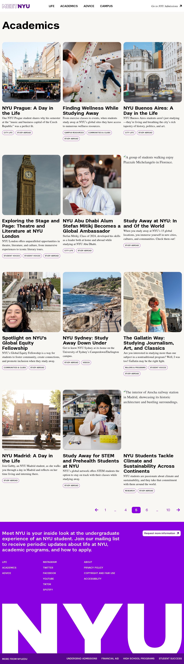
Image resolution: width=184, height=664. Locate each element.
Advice (89, 6)
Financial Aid (110, 659)
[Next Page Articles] (178, 509)
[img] (31, 72)
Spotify (48, 589)
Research (130, 491)
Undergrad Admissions (82, 659)
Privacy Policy (93, 567)
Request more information (159, 533)
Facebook (49, 573)
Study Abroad (24, 133)
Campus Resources (74, 133)
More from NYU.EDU (14, 659)
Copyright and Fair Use (99, 573)
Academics (69, 6)
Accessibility (92, 578)
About (88, 562)
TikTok (47, 584)
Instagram (50, 562)
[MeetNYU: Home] (16, 5)
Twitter (48, 567)
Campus (106, 6)
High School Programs (139, 659)
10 (168, 510)
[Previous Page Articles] (96, 509)
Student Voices (12, 256)
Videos (86, 362)
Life (51, 6)
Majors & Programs (135, 367)
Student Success (170, 659)
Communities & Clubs (99, 133)
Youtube (48, 578)
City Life (8, 133)
